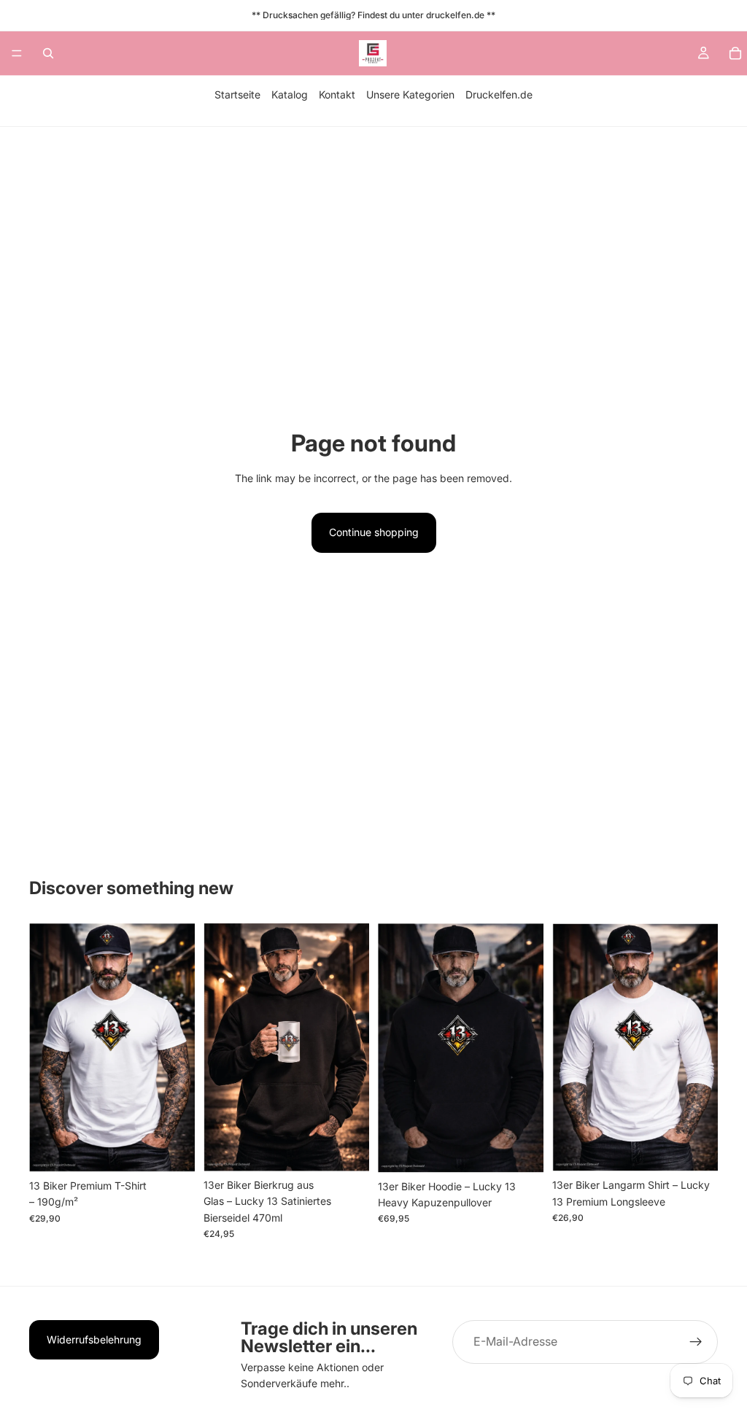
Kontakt (337, 94)
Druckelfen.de (499, 94)
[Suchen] (48, 53)
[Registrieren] (696, 1342)
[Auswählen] (172, 1149)
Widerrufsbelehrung (94, 1339)
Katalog (289, 94)
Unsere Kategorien (410, 94)
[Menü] (17, 53)
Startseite (237, 94)
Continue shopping (374, 532)
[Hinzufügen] (346, 1149)
